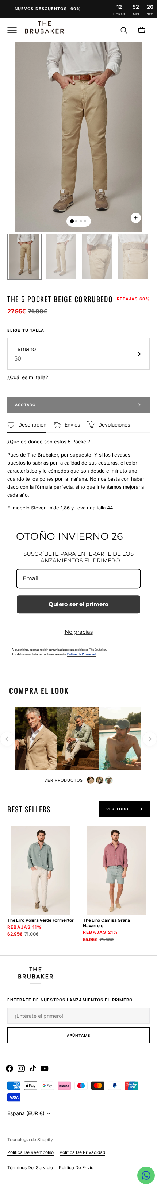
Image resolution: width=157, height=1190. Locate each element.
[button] (124, 30)
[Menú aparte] (14, 30)
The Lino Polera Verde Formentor (40, 920)
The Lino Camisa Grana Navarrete (106, 923)
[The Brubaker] (44, 30)
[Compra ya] (78, 9)
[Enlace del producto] (40, 890)
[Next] (149, 739)
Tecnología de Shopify (30, 1139)
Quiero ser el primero (78, 604)
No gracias (79, 631)
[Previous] (7, 739)
